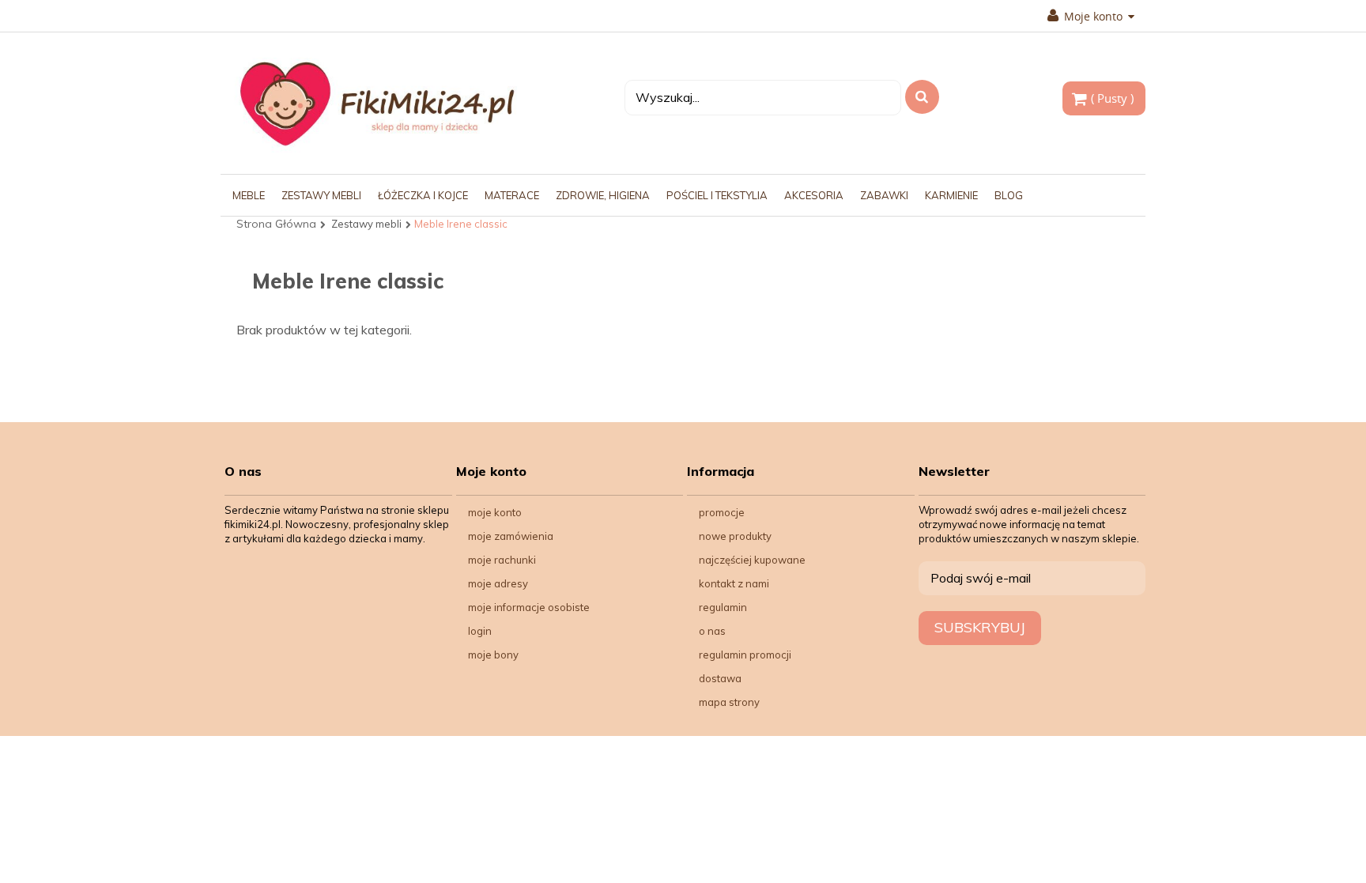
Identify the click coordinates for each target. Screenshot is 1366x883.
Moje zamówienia (510, 536)
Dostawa (720, 678)
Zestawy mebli (366, 223)
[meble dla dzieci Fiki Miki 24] (377, 103)
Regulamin (723, 607)
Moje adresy (498, 583)
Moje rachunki (502, 559)
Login (480, 631)
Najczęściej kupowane (752, 559)
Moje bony (493, 654)
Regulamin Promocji (745, 654)
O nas (712, 631)
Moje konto (495, 512)
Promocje (722, 512)
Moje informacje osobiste (529, 607)
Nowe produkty (735, 536)
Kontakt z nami (734, 583)
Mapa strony (729, 702)
